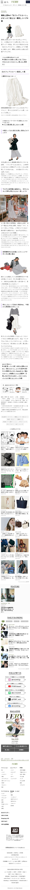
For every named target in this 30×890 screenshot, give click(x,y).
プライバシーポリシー (20, 857)
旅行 (2, 800)
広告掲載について (7, 861)
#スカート (13, 419)
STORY (19, 872)
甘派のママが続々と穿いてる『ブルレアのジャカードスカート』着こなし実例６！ (14, 62)
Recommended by (21, 581)
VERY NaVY (4, 821)
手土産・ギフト (5, 804)
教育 (21, 782)
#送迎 (8, 419)
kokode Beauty (14, 880)
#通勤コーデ (20, 419)
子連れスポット (23, 772)
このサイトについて (9, 857)
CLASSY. (9, 872)
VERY (15, 872)
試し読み (7, 750)
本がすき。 (23, 878)
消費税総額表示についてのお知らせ (15, 847)
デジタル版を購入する (21, 746)
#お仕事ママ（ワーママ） (7, 416)
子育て (21, 767)
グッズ (21, 778)
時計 (2, 787)
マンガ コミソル (15, 878)
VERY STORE (4, 815)
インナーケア (13, 778)
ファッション (3, 10)
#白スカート (25, 416)
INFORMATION (15, 855)
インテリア (4, 795)
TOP (2, 758)
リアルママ (22, 785)
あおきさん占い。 (5, 812)
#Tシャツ (15, 5)
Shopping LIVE (5, 818)
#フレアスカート (10, 424)
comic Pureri (7, 878)
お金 (2, 806)
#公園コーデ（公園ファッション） (10, 421)
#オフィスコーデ (19, 424)
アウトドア (4, 797)
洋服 (12, 758)
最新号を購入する (7, 746)
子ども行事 (22, 780)
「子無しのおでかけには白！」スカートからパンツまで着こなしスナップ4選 (14, 376)
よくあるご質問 (16, 861)
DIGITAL (16, 852)
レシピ (3, 793)
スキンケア (13, 772)
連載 (12, 795)
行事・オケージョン (6, 780)
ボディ (12, 776)
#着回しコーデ (18, 416)
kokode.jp (6, 880)
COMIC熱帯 (22, 876)
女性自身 (7, 876)
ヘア (12, 774)
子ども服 (22, 776)
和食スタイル (18, 874)
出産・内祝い (23, 774)
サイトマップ (15, 859)
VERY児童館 (22, 770)
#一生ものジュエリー (8, 5)
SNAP (3, 782)
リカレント (13, 803)
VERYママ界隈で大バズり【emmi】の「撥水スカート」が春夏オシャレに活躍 (14, 371)
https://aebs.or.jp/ (17, 840)
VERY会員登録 (5, 824)
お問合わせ (24, 861)
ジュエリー (4, 774)
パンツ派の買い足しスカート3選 (13, 124)
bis (13, 874)
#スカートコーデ (23, 421)
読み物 (12, 805)
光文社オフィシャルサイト (15, 863)
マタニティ (4, 785)
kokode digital (15, 882)
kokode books (22, 880)
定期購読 (21, 750)
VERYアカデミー (14, 799)
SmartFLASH (14, 876)
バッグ (3, 772)
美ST (9, 874)
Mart (24, 872)
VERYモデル (13, 801)
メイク (12, 770)
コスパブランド (5, 778)
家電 (2, 808)
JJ (5, 872)
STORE (21, 852)
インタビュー (13, 797)
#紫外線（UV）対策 (22, 5)
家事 (2, 802)
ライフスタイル (5, 791)
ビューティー (13, 767)
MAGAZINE (9, 852)
